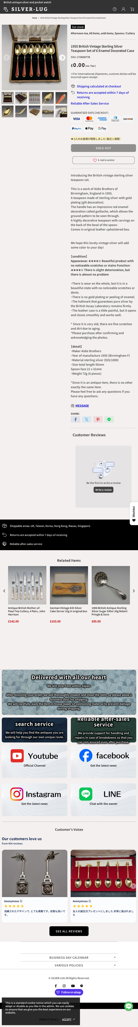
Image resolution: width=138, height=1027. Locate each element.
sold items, (107, 33)
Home (34, 17)
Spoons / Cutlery (125, 33)
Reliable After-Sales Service (90, 103)
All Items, (94, 33)
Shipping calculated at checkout (99, 86)
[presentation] (4, 591)
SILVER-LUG (29, 9)
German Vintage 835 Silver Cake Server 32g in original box (68, 609)
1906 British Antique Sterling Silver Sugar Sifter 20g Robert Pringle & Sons (110, 611)
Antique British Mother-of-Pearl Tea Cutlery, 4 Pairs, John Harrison (26, 611)
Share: (75, 413)
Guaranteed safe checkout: (90, 112)
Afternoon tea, (80, 33)
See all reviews (69, 931)
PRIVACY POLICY (49, 1019)
